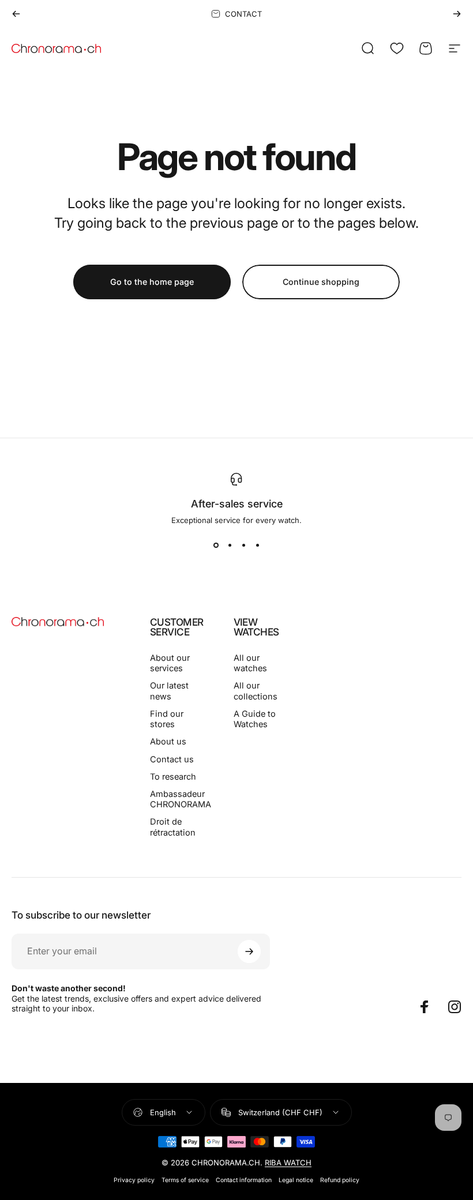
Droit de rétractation (173, 827)
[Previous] (16, 14)
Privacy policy (134, 1180)
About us (168, 741)
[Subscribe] (249, 951)
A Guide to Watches (255, 719)
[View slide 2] (229, 545)
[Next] (457, 14)
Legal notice (296, 1180)
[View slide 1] (216, 545)
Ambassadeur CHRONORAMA (180, 799)
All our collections (255, 690)
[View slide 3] (243, 545)
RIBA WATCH (288, 1162)
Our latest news (169, 690)
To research (173, 777)
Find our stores (166, 719)
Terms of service (185, 1180)
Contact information (244, 1180)
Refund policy (339, 1180)
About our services (170, 663)
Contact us (172, 759)
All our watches (250, 663)
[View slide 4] (257, 545)
